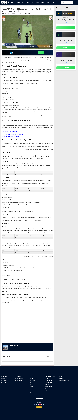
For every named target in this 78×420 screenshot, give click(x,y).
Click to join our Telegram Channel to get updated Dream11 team (15, 304)
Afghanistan (32, 390)
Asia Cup (46, 378)
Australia (31, 378)
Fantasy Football (4, 378)
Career (41, 414)
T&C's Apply (67, 22)
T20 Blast (46, 388)
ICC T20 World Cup (48, 380)
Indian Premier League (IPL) (50, 376)
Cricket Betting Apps (19, 380)
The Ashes (47, 384)
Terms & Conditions (42, 416)
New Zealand (32, 388)
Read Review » (66, 24)
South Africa (32, 380)
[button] (34, 404)
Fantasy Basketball (4, 382)
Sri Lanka (31, 384)
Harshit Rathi (13, 345)
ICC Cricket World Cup (49, 382)
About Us (37, 414)
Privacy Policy (35, 416)
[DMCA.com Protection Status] (39, 406)
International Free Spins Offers (65, 380)
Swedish (61, 378)
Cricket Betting (18, 376)
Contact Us (46, 414)
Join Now (41, 52)
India (31, 376)
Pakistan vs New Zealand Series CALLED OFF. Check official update (38, 256)
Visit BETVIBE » (65, 67)
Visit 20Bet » (66, 47)
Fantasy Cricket (4, 376)
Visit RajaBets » (66, 27)
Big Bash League (48, 390)
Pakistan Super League (49, 386)
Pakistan (31, 382)
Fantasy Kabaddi (4, 380)
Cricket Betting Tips (19, 378)
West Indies (32, 386)
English (60, 376)
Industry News (32, 414)
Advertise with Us (50, 416)
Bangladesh (32, 392)
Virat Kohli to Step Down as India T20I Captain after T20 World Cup (39, 149)
